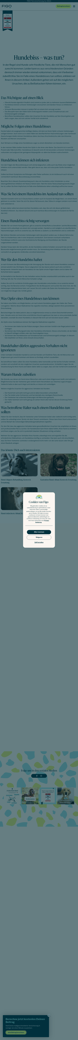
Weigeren (39, 537)
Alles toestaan (39, 532)
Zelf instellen (39, 542)
